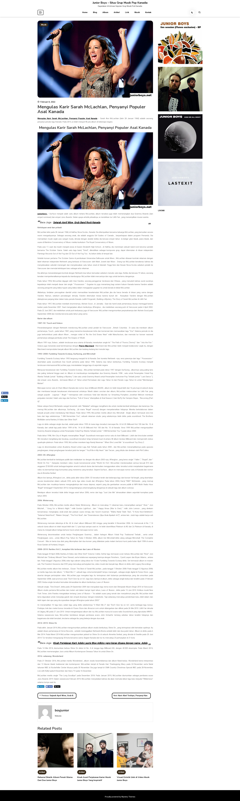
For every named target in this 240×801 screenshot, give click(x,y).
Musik (137, 12)
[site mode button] (192, 12)
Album (105, 12)
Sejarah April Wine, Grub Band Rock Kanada (76, 222)
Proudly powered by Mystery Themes (120, 797)
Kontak (148, 12)
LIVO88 (161, 210)
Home (85, 12)
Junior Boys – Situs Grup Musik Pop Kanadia (120, 2)
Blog (95, 12)
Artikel (117, 12)
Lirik (127, 12)
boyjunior (62, 710)
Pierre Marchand (86, 346)
